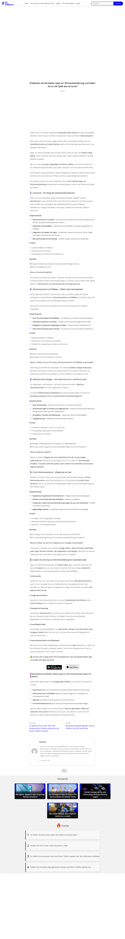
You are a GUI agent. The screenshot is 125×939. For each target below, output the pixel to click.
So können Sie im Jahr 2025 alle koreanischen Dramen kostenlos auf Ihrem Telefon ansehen (44, 728)
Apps (78, 3)
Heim (27, 3)
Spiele (58, 3)
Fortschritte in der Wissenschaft (42, 3)
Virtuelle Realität (68, 3)
